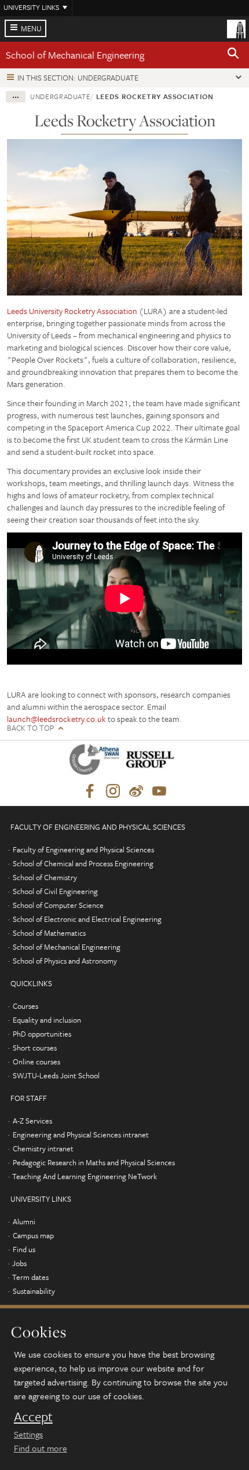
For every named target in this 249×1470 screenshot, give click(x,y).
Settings (28, 1434)
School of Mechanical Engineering (75, 55)
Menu (31, 28)
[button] (233, 55)
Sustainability (34, 1291)
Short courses (35, 1047)
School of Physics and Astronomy (65, 960)
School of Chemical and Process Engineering (83, 863)
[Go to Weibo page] (136, 791)
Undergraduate (60, 96)
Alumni (24, 1221)
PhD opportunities (42, 1033)
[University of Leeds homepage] (236, 28)
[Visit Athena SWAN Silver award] (96, 761)
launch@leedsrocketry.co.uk (56, 719)
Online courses (36, 1061)
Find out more (40, 1448)
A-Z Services (32, 1120)
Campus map (33, 1235)
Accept (33, 1417)
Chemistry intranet (43, 1148)
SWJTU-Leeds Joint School (56, 1075)
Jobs (19, 1263)
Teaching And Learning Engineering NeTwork (84, 1176)
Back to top (30, 728)
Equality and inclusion (47, 1020)
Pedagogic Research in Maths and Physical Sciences (94, 1162)
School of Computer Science (58, 905)
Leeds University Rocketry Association (72, 311)
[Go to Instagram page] (113, 791)
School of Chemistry (45, 877)
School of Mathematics (49, 933)
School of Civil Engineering (55, 891)
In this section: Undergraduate (77, 77)
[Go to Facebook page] (90, 791)
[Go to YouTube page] (159, 791)
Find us (24, 1249)
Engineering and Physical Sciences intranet (81, 1134)
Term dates (30, 1277)
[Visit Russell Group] (152, 761)
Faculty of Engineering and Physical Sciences (83, 849)
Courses (25, 1006)
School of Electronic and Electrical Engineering (87, 919)
